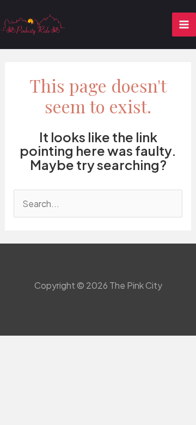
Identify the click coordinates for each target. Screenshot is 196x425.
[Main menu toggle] (184, 25)
